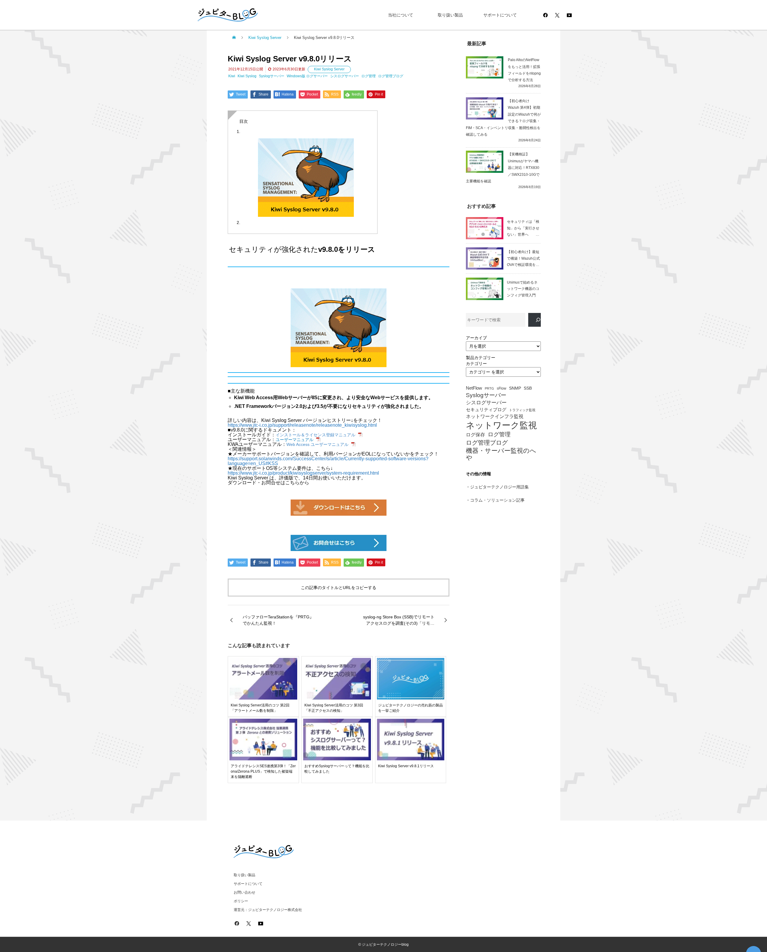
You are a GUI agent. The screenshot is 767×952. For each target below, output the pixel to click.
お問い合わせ (244, 892)
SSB (528, 388)
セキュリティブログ (486, 409)
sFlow (501, 389)
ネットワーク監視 (501, 425)
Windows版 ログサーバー (307, 76)
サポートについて (500, 15)
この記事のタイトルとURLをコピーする (338, 587)
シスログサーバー (344, 76)
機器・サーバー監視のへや (501, 454)
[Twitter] (557, 15)
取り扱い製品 (450, 15)
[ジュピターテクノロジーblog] (222, 15)
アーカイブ (476, 338)
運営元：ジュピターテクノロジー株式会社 (268, 910)
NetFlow (474, 388)
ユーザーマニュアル (294, 439)
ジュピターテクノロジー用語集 (499, 487)
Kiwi (231, 76)
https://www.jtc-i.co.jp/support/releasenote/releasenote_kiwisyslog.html (302, 425)
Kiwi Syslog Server (329, 69)
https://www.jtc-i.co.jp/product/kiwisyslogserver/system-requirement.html (303, 473)
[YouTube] (569, 15)
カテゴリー (476, 363)
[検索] (534, 320)
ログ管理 (368, 76)
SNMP (515, 388)
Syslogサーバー (271, 76)
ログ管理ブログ (390, 76)
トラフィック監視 (522, 410)
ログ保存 (475, 434)
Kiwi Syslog (247, 76)
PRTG (489, 388)
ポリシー (241, 901)
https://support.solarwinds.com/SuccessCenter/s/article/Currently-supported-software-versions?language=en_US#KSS (328, 461)
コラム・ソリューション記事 (497, 500)
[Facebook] (545, 15)
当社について (400, 15)
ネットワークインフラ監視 (494, 416)
